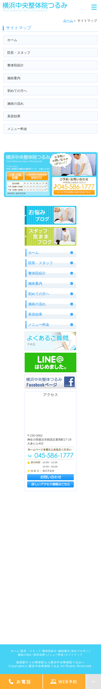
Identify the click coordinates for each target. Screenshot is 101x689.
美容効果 (13, 116)
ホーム (68, 20)
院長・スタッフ (18, 52)
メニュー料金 (17, 129)
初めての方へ (17, 91)
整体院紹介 (15, 65)
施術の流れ (15, 103)
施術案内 (13, 78)
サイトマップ (74, 654)
